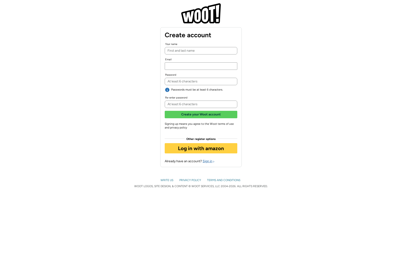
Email (168, 59)
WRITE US (167, 180)
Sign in (207, 161)
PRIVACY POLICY (190, 180)
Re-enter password (176, 97)
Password (170, 74)
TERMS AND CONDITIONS (224, 180)
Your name (171, 44)
